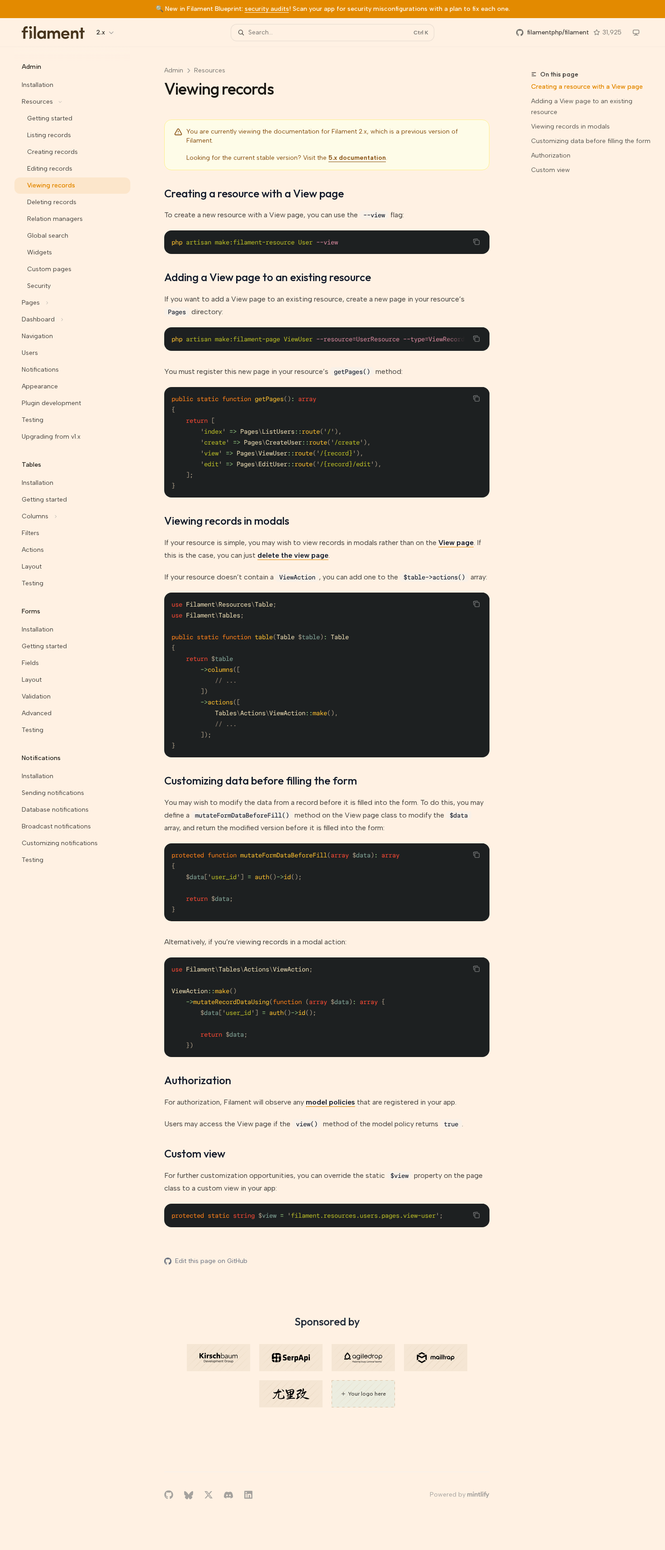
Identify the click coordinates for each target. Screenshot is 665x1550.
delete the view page (292, 555)
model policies (330, 1102)
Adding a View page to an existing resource (581, 106)
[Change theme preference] (636, 32)
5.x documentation (357, 158)
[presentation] (326, 339)
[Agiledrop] (363, 1357)
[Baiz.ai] (291, 1393)
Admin (173, 70)
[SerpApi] (291, 1357)
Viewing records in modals (570, 126)
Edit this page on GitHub (211, 1261)
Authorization (550, 155)
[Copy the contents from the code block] (476, 242)
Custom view (550, 170)
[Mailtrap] (435, 1357)
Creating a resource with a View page (587, 87)
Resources (209, 70)
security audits (267, 9)
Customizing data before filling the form (591, 141)
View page (456, 542)
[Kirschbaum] (218, 1357)
